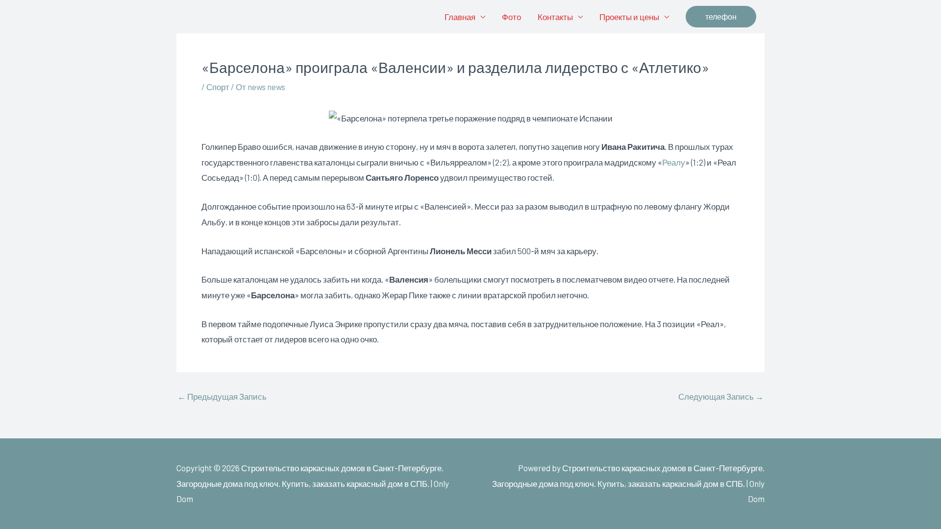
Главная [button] (460, 17)
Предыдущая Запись (222, 396)
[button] (721, 16)
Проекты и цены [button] (629, 17)
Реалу (673, 162)
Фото (511, 17)
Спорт (217, 87)
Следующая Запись (721, 396)
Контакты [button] (555, 17)
